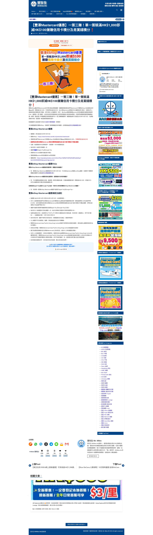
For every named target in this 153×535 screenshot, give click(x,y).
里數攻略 (92, 14)
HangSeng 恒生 (105, 368)
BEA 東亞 (104, 351)
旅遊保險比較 (105, 398)
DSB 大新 (104, 364)
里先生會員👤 (42, 11)
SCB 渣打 (104, 377)
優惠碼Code (78, 11)
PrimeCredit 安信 (106, 374)
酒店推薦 (88, 11)
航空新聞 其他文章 (106, 404)
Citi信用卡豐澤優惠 (49, 122)
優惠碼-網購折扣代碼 (107, 389)
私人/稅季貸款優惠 (71, 14)
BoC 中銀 (104, 353)
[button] (28, 495)
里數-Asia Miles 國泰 (107, 421)
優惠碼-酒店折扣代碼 (107, 391)
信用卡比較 (59, 14)
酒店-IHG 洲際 (105, 414)
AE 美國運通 (104, 347)
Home (33, 11)
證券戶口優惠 (105, 406)
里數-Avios (104, 423)
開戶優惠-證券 (98, 11)
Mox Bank (104, 372)
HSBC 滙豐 (104, 370)
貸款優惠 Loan (105, 408)
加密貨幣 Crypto (106, 393)
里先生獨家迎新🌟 (55, 11)
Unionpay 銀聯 (105, 379)
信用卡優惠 (49, 14)
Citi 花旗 (103, 358)
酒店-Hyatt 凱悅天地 (107, 412)
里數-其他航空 (105, 425)
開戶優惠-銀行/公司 (36, 14)
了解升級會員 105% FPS (66, 45)
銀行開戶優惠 (105, 427)
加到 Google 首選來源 (62, 249)
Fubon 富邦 (104, 366)
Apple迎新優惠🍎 (68, 11)
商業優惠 (103, 395)
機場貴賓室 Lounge (106, 400)
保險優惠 (83, 14)
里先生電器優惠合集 (75, 125)
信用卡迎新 (104, 387)
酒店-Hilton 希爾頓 (106, 410)
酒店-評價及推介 (106, 419)
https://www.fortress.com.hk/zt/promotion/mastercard (53, 136)
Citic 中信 (104, 360)
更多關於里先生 (93, 456)
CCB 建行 (104, 356)
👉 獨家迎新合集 (54, 45)
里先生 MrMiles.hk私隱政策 (38, 531)
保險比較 (103, 381)
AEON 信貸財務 (105, 349)
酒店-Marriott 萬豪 (106, 417)
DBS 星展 (104, 362)
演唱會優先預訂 (105, 402)
